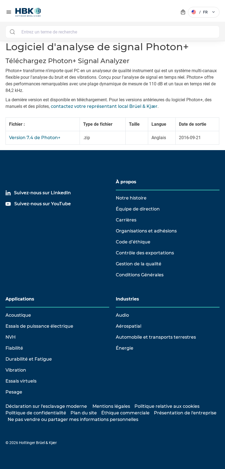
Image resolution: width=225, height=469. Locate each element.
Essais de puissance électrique (39, 326)
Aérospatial (128, 326)
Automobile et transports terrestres (156, 337)
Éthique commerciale (125, 412)
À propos (126, 181)
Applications (19, 299)
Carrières (126, 220)
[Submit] (12, 32)
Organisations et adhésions (146, 231)
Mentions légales (111, 406)
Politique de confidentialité (35, 412)
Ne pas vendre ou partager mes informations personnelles (73, 419)
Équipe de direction (138, 209)
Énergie (124, 348)
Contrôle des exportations (145, 252)
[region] (112, 133)
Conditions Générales (140, 274)
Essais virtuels (20, 381)
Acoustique (18, 315)
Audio (122, 315)
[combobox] (112, 32)
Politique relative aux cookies (166, 406)
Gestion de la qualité (138, 263)
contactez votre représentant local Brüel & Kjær (104, 106)
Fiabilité (14, 348)
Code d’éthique (133, 242)
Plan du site (84, 412)
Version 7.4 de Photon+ (34, 137)
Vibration (15, 370)
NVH (10, 337)
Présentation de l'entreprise (185, 412)
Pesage (13, 392)
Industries (127, 299)
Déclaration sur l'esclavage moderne (46, 406)
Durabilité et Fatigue (28, 359)
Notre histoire (131, 198)
